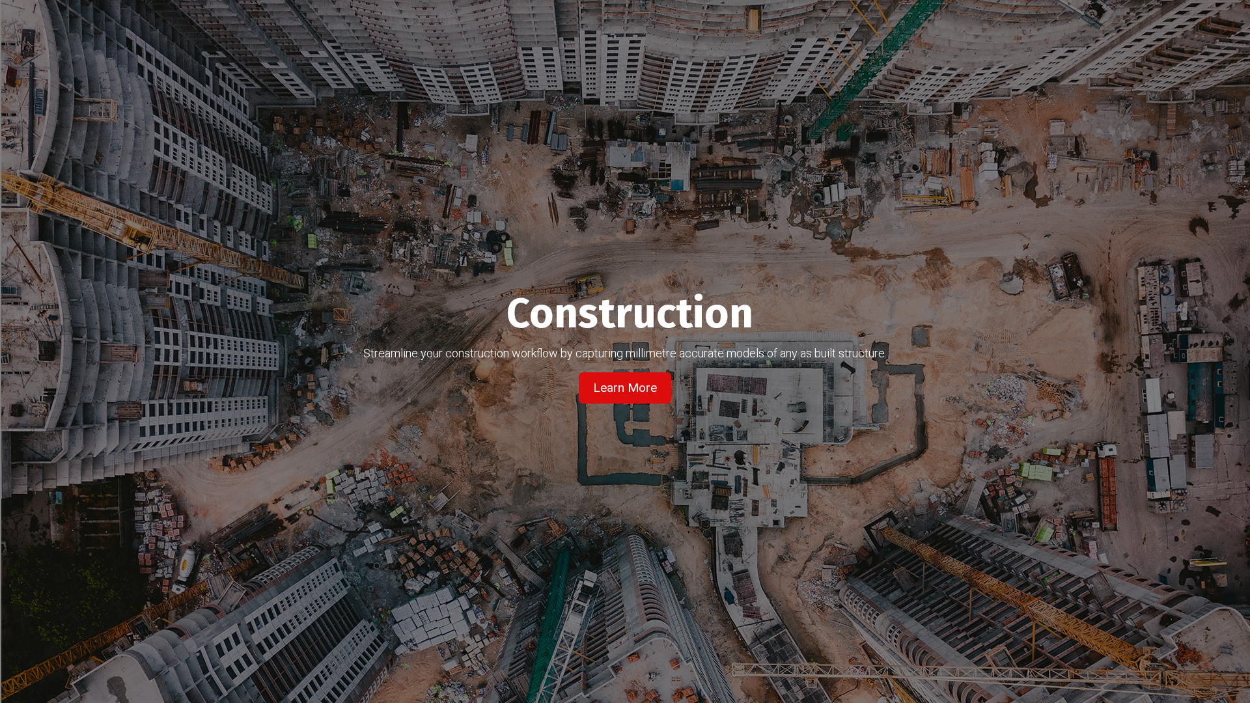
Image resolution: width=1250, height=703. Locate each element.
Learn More (625, 387)
